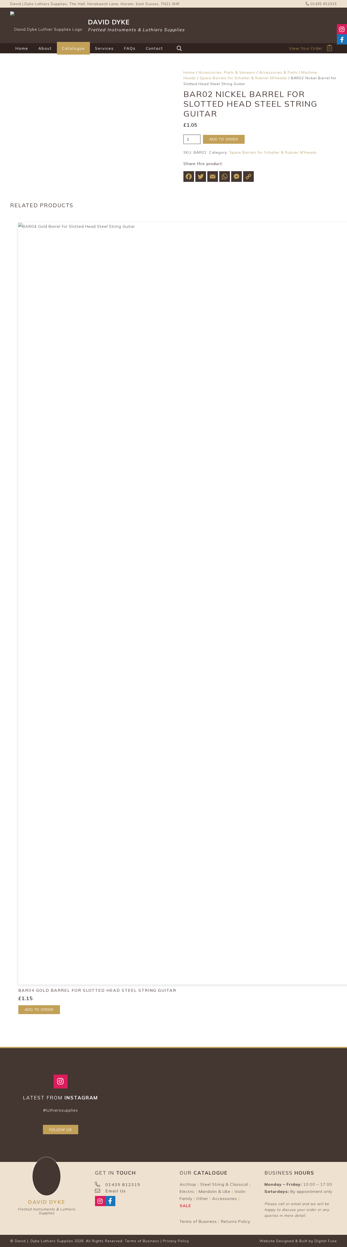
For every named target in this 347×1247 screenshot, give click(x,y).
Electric (187, 1191)
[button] (55, 48)
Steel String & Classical (224, 1184)
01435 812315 (323, 4)
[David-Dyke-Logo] (46, 25)
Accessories (224, 1198)
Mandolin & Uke (214, 1191)
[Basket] (329, 48)
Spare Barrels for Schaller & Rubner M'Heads (243, 78)
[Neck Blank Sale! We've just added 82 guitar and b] (273, 1089)
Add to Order (223, 139)
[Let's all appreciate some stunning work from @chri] (273, 1116)
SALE (185, 1205)
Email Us (115, 1190)
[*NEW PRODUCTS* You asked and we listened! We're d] (317, 1116)
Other (202, 1198)
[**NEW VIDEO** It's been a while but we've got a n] (186, 1089)
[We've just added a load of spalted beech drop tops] (230, 1116)
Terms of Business (198, 1221)
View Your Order (305, 48)
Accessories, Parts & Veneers (227, 72)
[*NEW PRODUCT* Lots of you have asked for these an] (186, 1116)
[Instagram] (61, 1082)
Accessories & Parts (278, 72)
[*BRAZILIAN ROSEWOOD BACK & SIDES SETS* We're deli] (142, 1089)
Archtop (188, 1184)
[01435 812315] (100, 1184)
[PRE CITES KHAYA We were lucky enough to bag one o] (317, 1089)
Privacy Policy (176, 1241)
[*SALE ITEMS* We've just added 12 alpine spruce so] (230, 1089)
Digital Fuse (325, 1241)
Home (189, 72)
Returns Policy (235, 1221)
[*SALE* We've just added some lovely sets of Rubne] (142, 1116)
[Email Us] (100, 1190)
